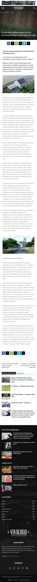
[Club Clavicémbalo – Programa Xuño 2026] (6, 396)
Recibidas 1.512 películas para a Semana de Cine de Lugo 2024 (27, 365)
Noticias (7, 12)
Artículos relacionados (9, 373)
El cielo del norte (28, 576)
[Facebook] (8, 43)
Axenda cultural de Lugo (20, 485)
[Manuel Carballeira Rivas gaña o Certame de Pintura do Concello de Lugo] (6, 380)
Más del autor (20, 373)
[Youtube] (27, 568)
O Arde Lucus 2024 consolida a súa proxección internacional (10, 365)
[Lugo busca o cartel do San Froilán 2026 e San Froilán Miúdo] (7, 469)
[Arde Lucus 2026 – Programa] (6, 405)
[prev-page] (3, 421)
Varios (12, 12)
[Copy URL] (28, 43)
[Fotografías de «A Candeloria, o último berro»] (7, 445)
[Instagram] (14, 568)
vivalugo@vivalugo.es (13, 556)
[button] (3, 8)
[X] (12, 43)
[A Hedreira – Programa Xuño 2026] (6, 388)
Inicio (2, 12)
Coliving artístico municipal (19, 102)
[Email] (20, 43)
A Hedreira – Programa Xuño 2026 (22, 386)
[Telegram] (24, 43)
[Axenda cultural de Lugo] (7, 488)
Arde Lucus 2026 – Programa (20, 403)
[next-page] (5, 421)
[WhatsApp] (16, 43)
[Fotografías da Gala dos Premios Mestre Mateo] (7, 454)
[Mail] (18, 568)
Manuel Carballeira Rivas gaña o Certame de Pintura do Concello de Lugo (22, 380)
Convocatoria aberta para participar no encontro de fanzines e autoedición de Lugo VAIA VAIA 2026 (24, 477)
